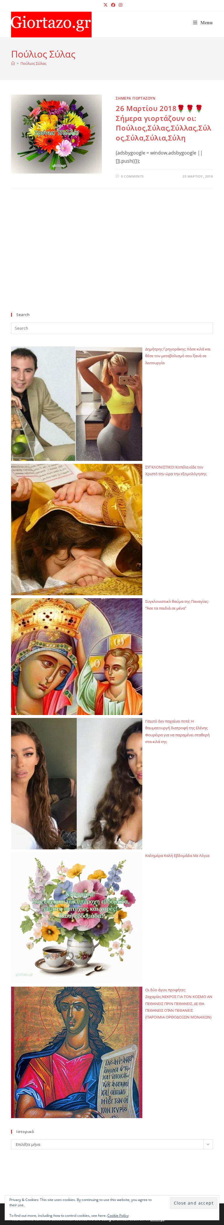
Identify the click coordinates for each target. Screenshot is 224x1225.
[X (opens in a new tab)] (105, 5)
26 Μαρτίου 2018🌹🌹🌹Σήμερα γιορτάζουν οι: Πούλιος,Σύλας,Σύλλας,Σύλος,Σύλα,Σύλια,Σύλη (163, 123)
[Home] (13, 63)
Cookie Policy (118, 1215)
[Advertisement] (112, 260)
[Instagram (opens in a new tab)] (119, 5)
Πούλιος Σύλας (33, 63)
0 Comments (132, 176)
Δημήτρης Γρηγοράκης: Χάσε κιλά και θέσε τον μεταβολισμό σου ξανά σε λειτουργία (178, 355)
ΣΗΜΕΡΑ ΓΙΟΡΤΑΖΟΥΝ (135, 98)
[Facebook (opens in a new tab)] (113, 5)
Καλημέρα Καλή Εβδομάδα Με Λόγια (177, 855)
